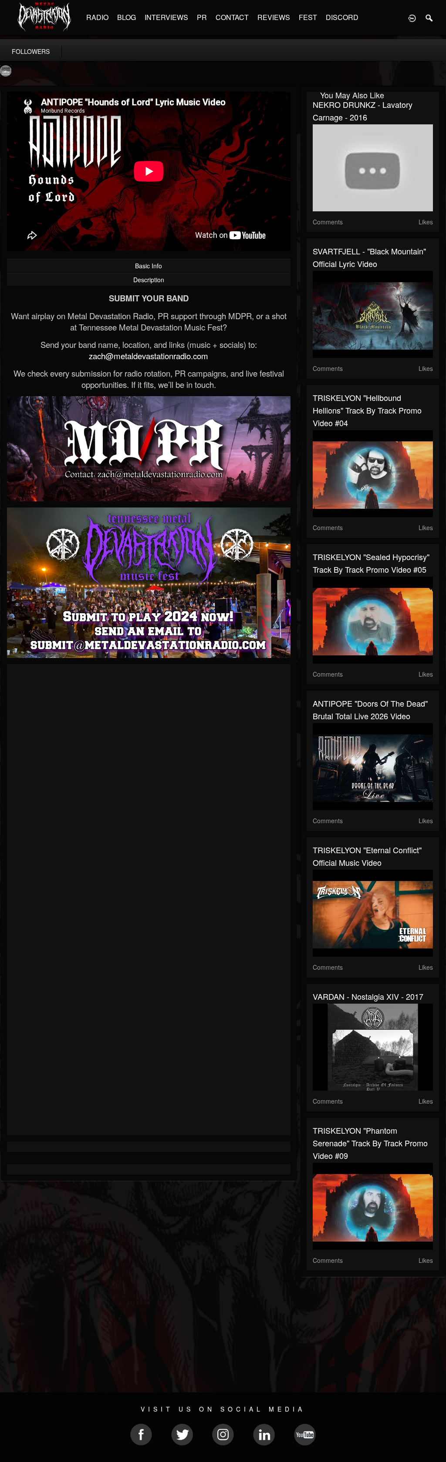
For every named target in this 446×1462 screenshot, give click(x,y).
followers (31, 51)
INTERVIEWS (166, 17)
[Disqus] (148, 786)
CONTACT (232, 17)
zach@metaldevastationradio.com (148, 355)
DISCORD (342, 17)
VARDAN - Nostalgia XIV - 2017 (368, 996)
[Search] (429, 17)
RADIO (97, 17)
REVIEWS (273, 17)
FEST (308, 17)
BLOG (126, 17)
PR (202, 17)
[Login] (412, 17)
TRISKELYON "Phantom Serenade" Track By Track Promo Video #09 (370, 1143)
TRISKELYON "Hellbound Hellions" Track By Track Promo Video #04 (367, 410)
